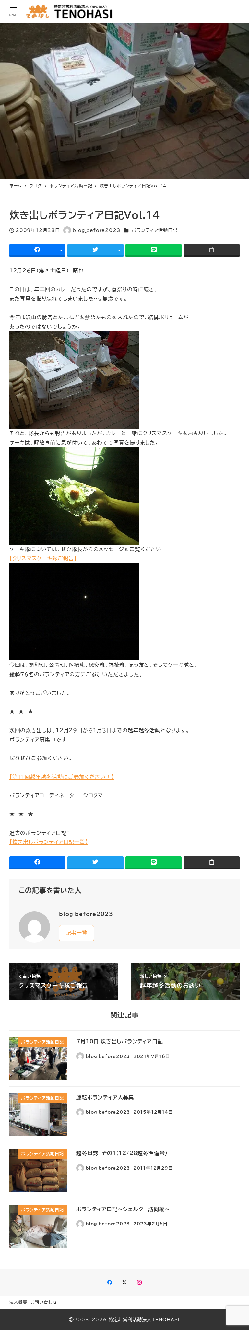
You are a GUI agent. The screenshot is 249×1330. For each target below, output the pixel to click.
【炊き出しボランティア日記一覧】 (48, 842)
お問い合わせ (43, 1302)
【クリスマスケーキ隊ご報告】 (43, 558)
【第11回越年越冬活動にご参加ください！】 (61, 777)
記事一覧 (77, 932)
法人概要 (18, 1302)
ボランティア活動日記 (154, 230)
